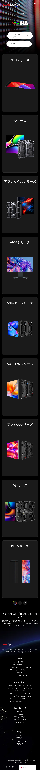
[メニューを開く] (30, 4)
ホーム (18, 13)
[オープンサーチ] (35, 4)
